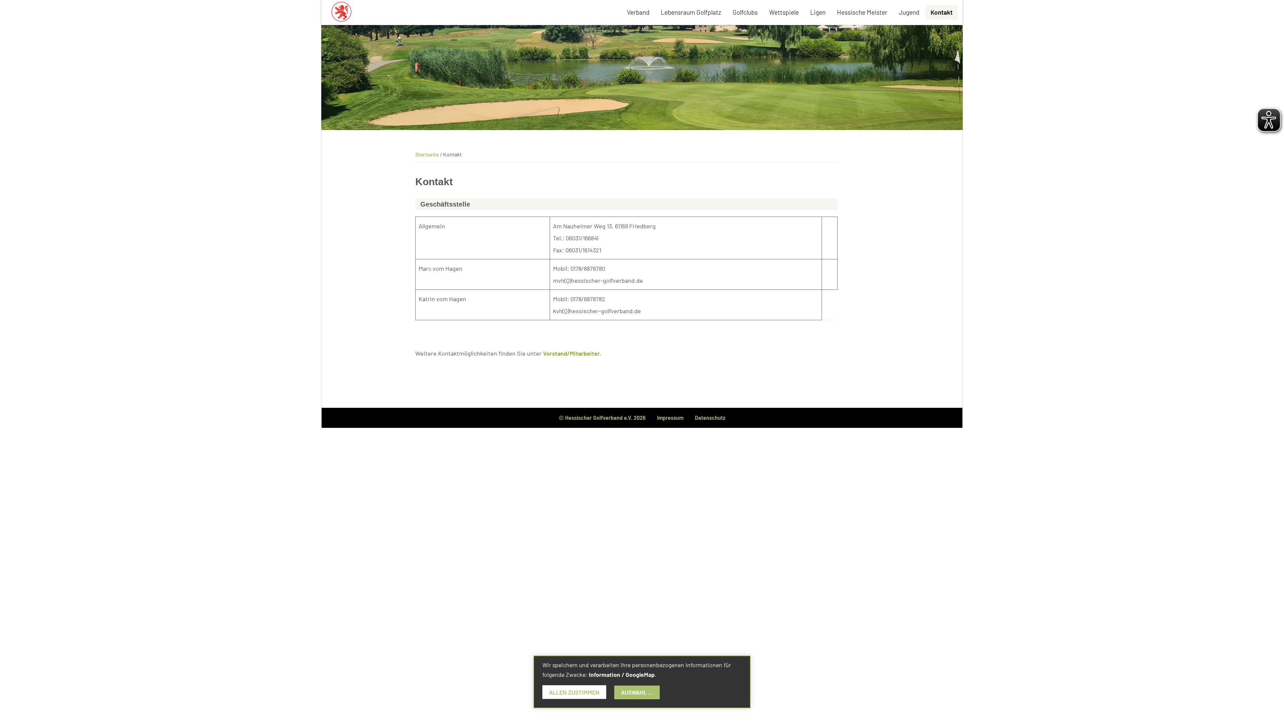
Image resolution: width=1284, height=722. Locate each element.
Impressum (670, 417)
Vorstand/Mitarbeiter (571, 353)
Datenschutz (710, 417)
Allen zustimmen (574, 692)
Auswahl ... (637, 692)
